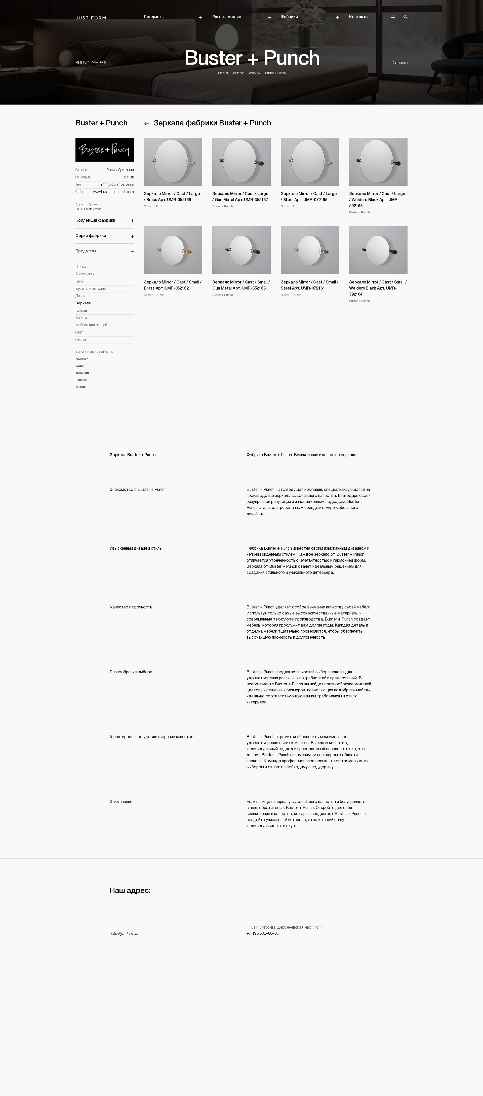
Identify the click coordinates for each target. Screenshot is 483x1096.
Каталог (238, 73)
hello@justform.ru (124, 934)
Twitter (80, 365)
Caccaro (400, 63)
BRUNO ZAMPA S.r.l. (93, 63)
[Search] (406, 17)
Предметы (154, 17)
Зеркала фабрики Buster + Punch (212, 123)
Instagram (82, 372)
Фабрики (289, 17)
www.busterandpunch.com (113, 192)
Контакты (358, 17)
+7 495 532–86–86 (263, 933)
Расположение (226, 17)
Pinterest (81, 379)
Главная (223, 73)
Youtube (80, 387)
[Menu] (393, 17)
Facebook (81, 358)
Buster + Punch (275, 73)
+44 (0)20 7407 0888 (117, 184)
